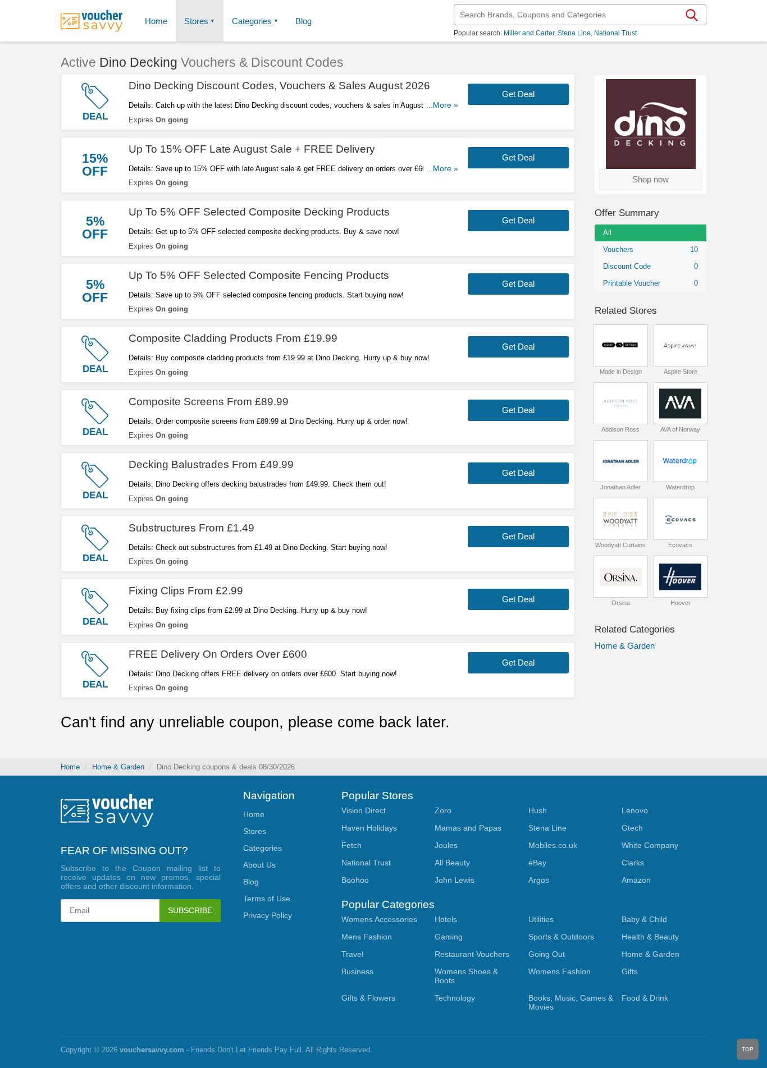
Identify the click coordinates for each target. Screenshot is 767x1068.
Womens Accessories (379, 919)
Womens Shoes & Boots (466, 976)
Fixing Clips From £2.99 (186, 591)
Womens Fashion (559, 971)
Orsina (620, 602)
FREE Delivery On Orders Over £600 (218, 654)
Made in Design (621, 371)
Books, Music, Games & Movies (570, 1002)
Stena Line (574, 33)
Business (357, 971)
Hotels (446, 919)
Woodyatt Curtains (620, 545)
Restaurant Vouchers (472, 954)
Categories (252, 21)
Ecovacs (680, 545)
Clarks (633, 862)
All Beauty (452, 862)
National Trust (615, 33)
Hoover (680, 602)
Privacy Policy (267, 915)
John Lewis (454, 880)
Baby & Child (644, 919)
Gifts (630, 971)
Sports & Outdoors (561, 936)
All (607, 232)
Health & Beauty (650, 936)
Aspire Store (680, 371)
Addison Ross (620, 429)
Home (70, 767)
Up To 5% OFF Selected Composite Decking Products (259, 212)
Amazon (636, 880)
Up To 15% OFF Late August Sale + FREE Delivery (252, 149)
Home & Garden (625, 645)
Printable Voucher (650, 283)
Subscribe (190, 910)
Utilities (541, 919)
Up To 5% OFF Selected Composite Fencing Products (259, 275)
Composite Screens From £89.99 (209, 401)
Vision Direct (363, 810)
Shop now (650, 179)
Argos (538, 880)
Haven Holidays (369, 827)
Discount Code (650, 266)
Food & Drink (645, 997)
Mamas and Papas (468, 827)
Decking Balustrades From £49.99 (211, 464)
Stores (196, 21)
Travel (352, 954)
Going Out (546, 954)
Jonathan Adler (620, 487)
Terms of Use (266, 898)
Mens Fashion (366, 936)
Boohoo (355, 880)
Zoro (443, 810)
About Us (259, 864)
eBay (537, 862)
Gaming (449, 936)
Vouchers (650, 249)
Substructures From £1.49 (191, 528)
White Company (650, 845)
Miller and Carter (529, 33)
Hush (537, 810)
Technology (455, 997)
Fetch (351, 845)
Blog (303, 21)
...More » (442, 105)
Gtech (632, 827)
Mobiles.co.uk (552, 845)
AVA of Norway (680, 429)
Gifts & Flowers (368, 997)
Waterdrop (680, 487)
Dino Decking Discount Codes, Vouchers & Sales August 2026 (279, 85)
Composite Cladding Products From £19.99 (233, 338)
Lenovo (635, 810)
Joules (446, 845)
